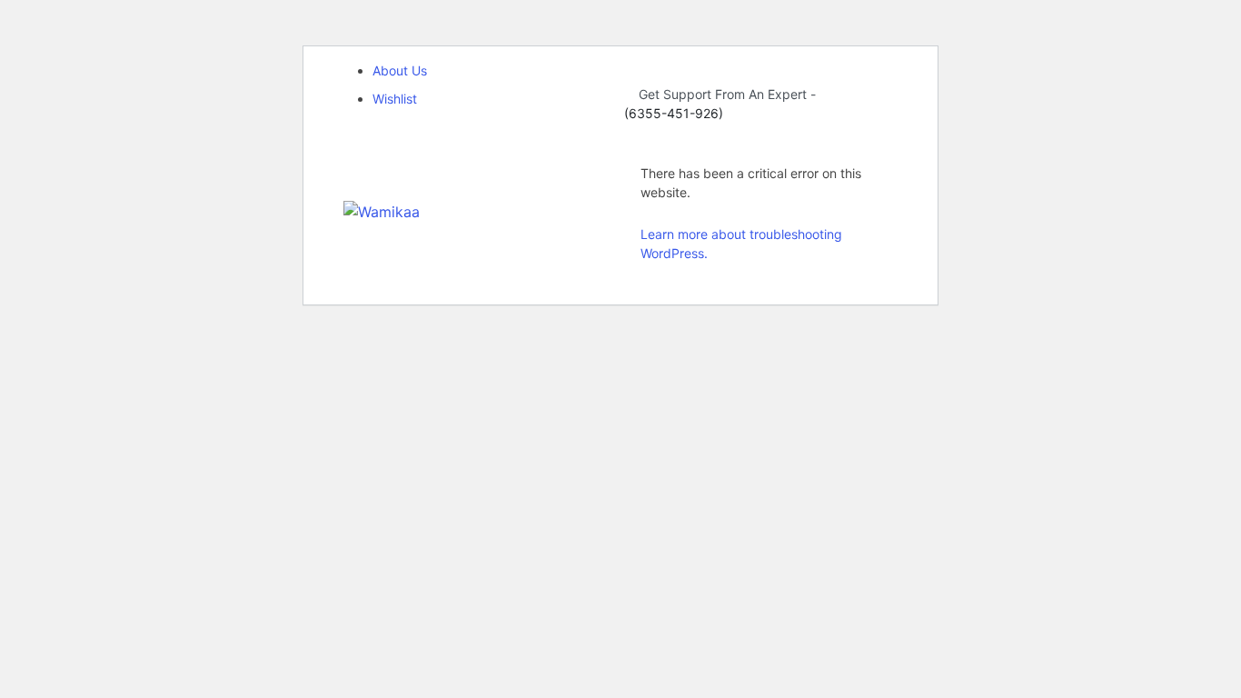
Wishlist (394, 98)
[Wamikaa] (381, 210)
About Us (399, 70)
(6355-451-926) (673, 113)
